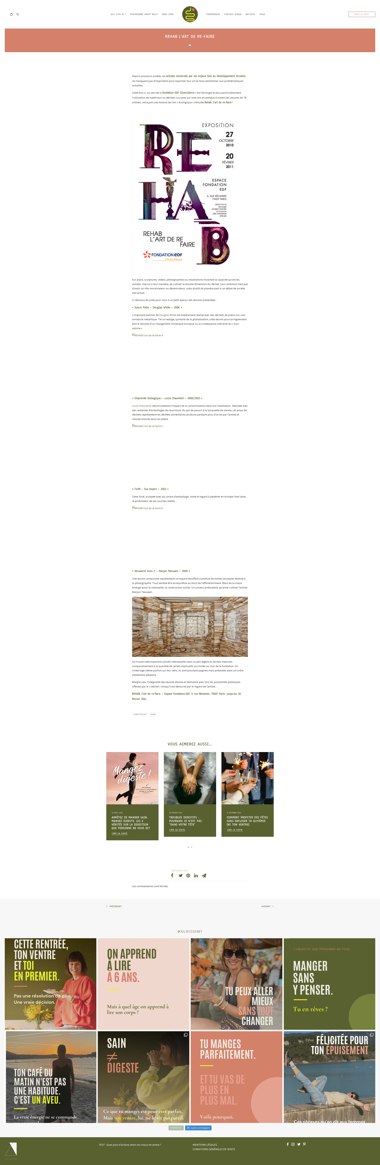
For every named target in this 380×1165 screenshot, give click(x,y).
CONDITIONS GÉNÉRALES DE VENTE (214, 1149)
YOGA (262, 14)
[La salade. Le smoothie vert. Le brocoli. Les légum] (143, 1077)
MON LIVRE (168, 14)
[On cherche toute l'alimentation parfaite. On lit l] (329, 984)
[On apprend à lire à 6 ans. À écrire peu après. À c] (143, 984)
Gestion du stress (143, 759)
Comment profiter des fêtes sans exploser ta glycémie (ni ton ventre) (132, 821)
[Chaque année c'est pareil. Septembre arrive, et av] (50, 984)
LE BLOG (231, 759)
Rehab (153, 714)
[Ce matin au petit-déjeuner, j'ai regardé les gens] (50, 1077)
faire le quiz (361, 14)
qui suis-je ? (118, 14)
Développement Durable (231, 76)
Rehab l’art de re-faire (218, 102)
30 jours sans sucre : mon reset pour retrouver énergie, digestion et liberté (246, 823)
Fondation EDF (140, 714)
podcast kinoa (233, 14)
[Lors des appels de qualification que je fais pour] (236, 984)
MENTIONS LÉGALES (205, 1144)
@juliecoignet (190, 931)
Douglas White (167, 315)
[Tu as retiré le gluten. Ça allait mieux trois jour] (236, 1077)
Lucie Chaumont (141, 405)
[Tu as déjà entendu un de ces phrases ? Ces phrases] (329, 1077)
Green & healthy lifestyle (123, 759)
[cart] (12, 14)
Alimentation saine (120, 764)
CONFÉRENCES (213, 14)
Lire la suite (120, 829)
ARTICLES (250, 14)
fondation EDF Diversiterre (178, 93)
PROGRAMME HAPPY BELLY (144, 14)
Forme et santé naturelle (123, 769)
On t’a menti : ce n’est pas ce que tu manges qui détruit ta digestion (189, 821)
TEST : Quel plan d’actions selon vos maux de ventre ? (130, 1144)
